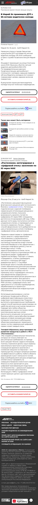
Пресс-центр (7, 425)
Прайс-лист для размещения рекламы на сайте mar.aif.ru (18, 436)
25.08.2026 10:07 (6, 158)
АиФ (16, 44)
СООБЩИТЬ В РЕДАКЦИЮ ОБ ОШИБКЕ (16, 444)
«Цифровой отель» (15, 207)
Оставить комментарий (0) (19, 99)
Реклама (5, 422)
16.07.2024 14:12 (6, 8)
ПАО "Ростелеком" (7, 196)
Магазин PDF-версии (10, 428)
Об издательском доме (20, 422)
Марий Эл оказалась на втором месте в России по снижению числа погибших (21, 135)
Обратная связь (20, 425)
